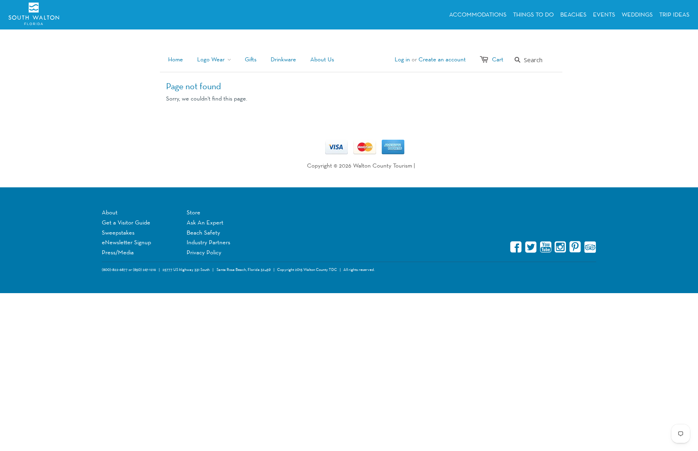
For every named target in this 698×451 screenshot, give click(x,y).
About (110, 213)
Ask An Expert (205, 223)
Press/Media (118, 253)
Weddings (637, 15)
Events (604, 15)
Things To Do (533, 15)
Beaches (573, 15)
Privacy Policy (204, 253)
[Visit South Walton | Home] (59, 14)
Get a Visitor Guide (126, 223)
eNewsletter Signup (126, 242)
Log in (402, 60)
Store (193, 213)
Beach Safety (203, 233)
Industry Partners (208, 242)
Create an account (442, 60)
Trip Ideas (674, 15)
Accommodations (478, 15)
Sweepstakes (118, 233)
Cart (497, 60)
